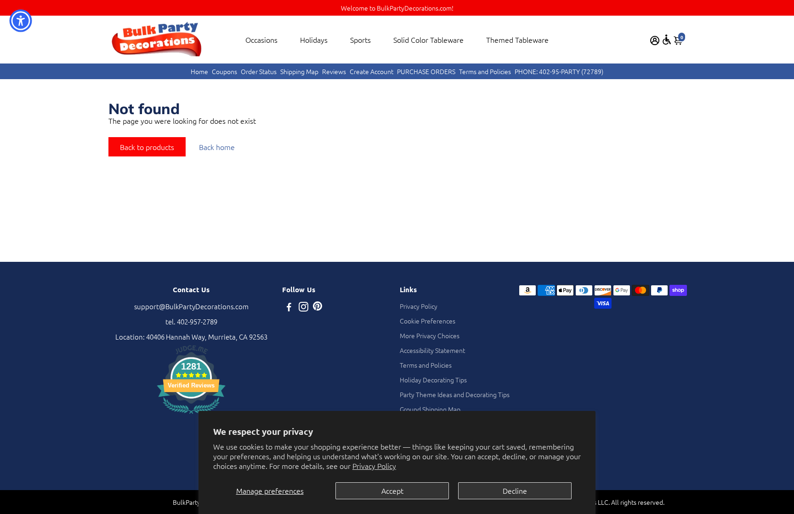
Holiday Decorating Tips (433, 379)
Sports (360, 40)
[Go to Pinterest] (317, 307)
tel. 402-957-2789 (191, 321)
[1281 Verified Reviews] (191, 415)
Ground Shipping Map (430, 409)
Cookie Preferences (427, 320)
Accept (392, 490)
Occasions (261, 40)
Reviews (334, 71)
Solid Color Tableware (428, 40)
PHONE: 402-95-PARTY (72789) (559, 71)
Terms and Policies (485, 71)
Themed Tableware (517, 40)
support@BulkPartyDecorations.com (191, 306)
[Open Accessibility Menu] (667, 40)
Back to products (147, 147)
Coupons (224, 71)
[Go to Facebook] (289, 307)
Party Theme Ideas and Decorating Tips (455, 394)
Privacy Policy (374, 466)
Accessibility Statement (432, 350)
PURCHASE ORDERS (426, 71)
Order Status (259, 71)
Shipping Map (299, 71)
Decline (515, 490)
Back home (217, 147)
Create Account (371, 71)
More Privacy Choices (429, 335)
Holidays (314, 40)
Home (199, 71)
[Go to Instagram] (303, 307)
